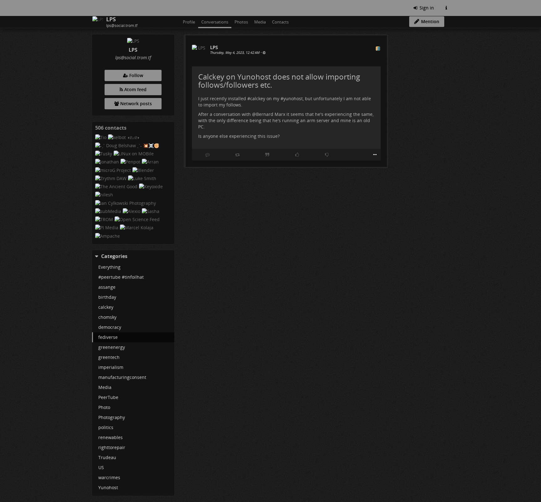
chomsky (107, 317)
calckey (105, 307)
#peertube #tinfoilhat (121, 277)
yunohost (293, 98)
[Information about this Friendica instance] (446, 8)
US (101, 467)
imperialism (110, 367)
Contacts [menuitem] (280, 22)
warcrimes (109, 477)
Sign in (426, 8)
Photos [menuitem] (241, 22)
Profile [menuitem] (189, 22)
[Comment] (207, 154)
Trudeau (107, 457)
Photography (111, 417)
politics (105, 427)
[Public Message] (264, 52)
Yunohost (108, 487)
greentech (109, 357)
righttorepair (111, 447)
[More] (375, 154)
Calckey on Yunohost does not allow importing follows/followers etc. (279, 80)
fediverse (108, 337)
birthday (107, 297)
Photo (104, 407)
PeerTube (108, 397)
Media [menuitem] (260, 22)
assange (107, 287)
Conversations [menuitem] (214, 22)
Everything (109, 267)
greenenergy (111, 347)
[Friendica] (92, 8)
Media (104, 387)
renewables (110, 437)
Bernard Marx (270, 114)
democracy (109, 327)
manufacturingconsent (122, 377)
